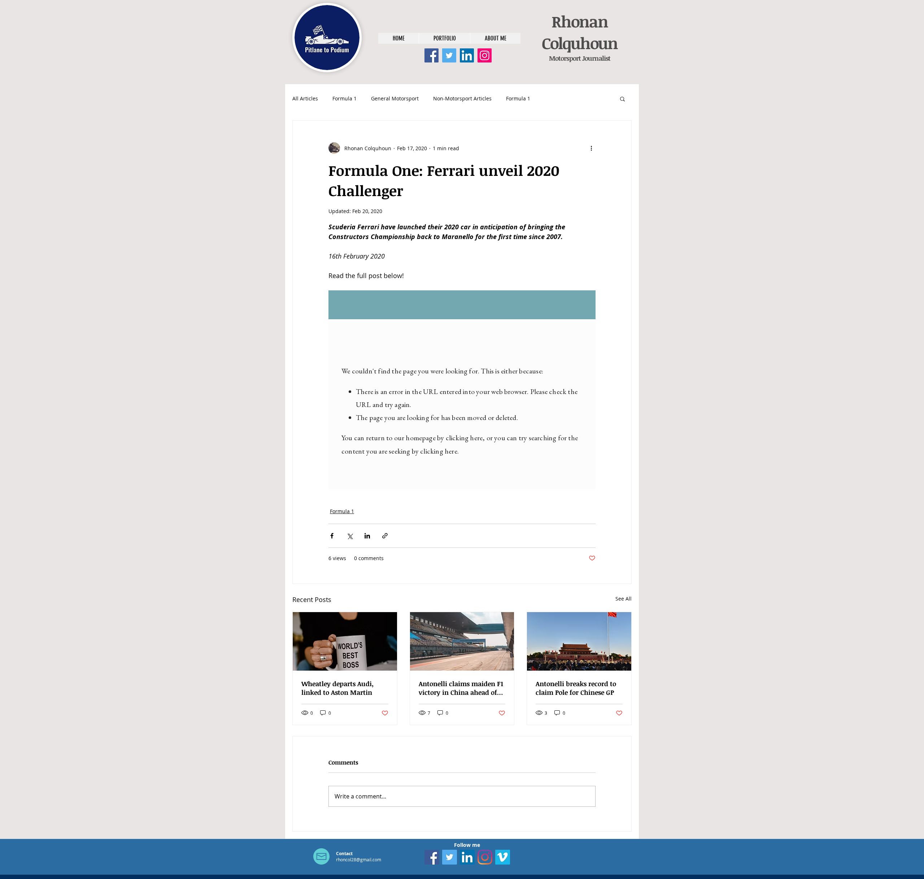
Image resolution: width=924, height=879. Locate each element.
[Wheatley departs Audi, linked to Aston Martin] (345, 641)
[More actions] (591, 148)
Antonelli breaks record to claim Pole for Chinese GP (576, 688)
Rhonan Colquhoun (580, 32)
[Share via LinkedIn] (367, 535)
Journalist (595, 58)
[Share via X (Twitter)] (349, 535)
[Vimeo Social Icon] (502, 857)
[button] (622, 98)
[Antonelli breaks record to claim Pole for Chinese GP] (579, 641)
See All (623, 598)
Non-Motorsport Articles (462, 98)
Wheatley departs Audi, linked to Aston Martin (337, 688)
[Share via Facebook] (331, 535)
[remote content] (462, 389)
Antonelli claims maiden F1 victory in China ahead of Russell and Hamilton (461, 688)
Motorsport (565, 58)
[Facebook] (431, 55)
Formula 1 (344, 98)
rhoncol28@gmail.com (358, 859)
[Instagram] (485, 55)
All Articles (305, 98)
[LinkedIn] (467, 55)
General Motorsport (395, 98)
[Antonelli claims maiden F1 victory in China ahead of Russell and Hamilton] (462, 641)
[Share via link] (385, 535)
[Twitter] (449, 55)
